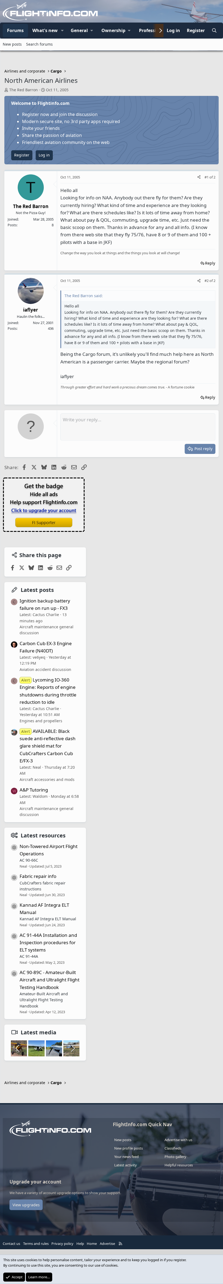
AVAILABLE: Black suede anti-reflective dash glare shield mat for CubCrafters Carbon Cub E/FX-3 (48, 746)
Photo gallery (175, 1156)
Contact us (11, 1243)
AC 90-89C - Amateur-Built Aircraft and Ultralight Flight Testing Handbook (49, 979)
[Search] (214, 30)
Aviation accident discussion (45, 669)
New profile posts (128, 1148)
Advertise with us (178, 1139)
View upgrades (26, 1204)
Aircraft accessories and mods (47, 779)
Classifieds (173, 1148)
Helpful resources (179, 1165)
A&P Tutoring (34, 790)
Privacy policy (62, 1243)
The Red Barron (23, 89)
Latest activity (125, 1165)
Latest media (38, 1032)
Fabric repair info (38, 876)
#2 (207, 280)
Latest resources (43, 835)
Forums (15, 30)
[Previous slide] (18, 1048)
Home (92, 1243)
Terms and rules (36, 1243)
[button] (62, 30)
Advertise (107, 1243)
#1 (207, 177)
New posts (12, 44)
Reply (210, 263)
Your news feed (126, 1156)
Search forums (39, 44)
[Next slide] (72, 1048)
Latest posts (37, 590)
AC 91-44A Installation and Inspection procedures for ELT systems (48, 942)
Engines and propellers (41, 720)
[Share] (199, 177)
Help (80, 1243)
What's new (45, 30)
